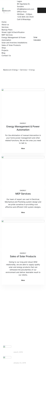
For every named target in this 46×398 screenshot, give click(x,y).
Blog (3, 53)
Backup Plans (7, 30)
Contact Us (6, 55)
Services (5, 27)
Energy (23, 123)
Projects (5, 50)
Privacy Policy (11, 324)
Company (9, 315)
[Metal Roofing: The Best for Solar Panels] (7, 360)
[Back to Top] (41, 394)
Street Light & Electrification (13, 32)
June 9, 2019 (18, 352)
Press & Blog (10, 320)
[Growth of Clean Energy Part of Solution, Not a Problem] (7, 349)
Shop (4, 48)
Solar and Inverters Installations (14, 43)
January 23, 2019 (19, 363)
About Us (9, 311)
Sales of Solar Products (11, 45)
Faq (6, 328)
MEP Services (7, 35)
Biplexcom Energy (26, 391)
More (23, 148)
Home (4, 22)
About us (5, 24)
